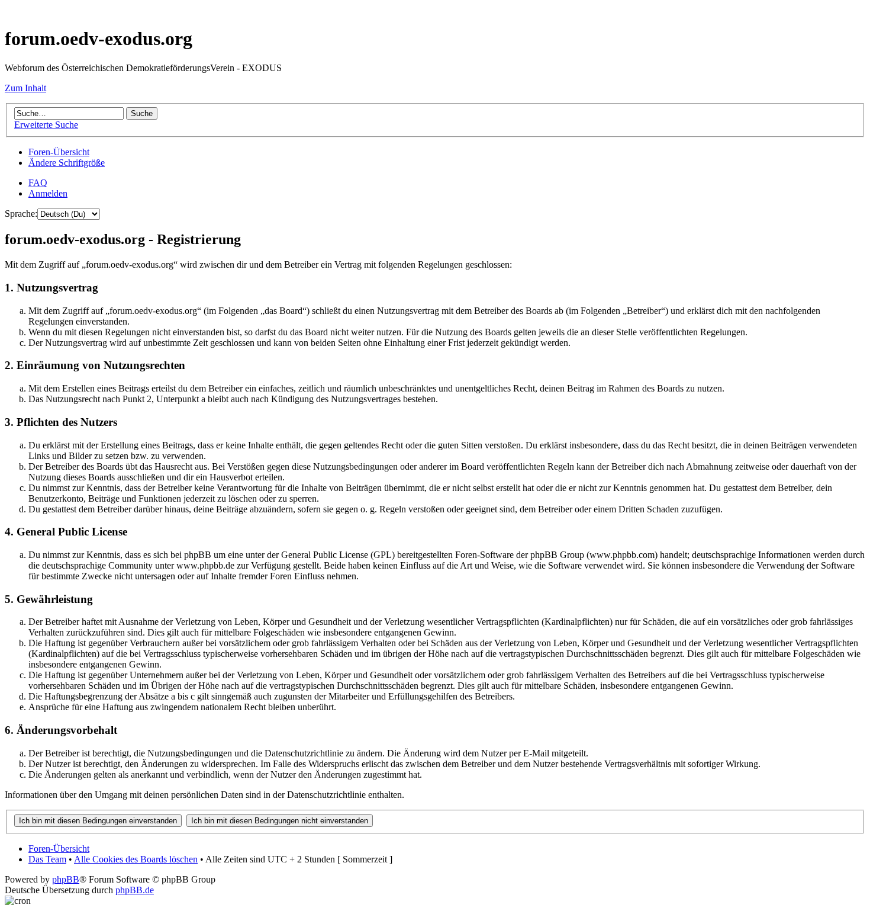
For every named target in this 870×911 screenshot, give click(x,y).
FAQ (37, 183)
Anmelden (47, 193)
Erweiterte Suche (46, 125)
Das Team (47, 859)
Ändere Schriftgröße (66, 163)
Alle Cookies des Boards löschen (136, 859)
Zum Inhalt (25, 88)
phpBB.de (134, 890)
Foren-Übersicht (58, 152)
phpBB (65, 879)
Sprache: (21, 213)
